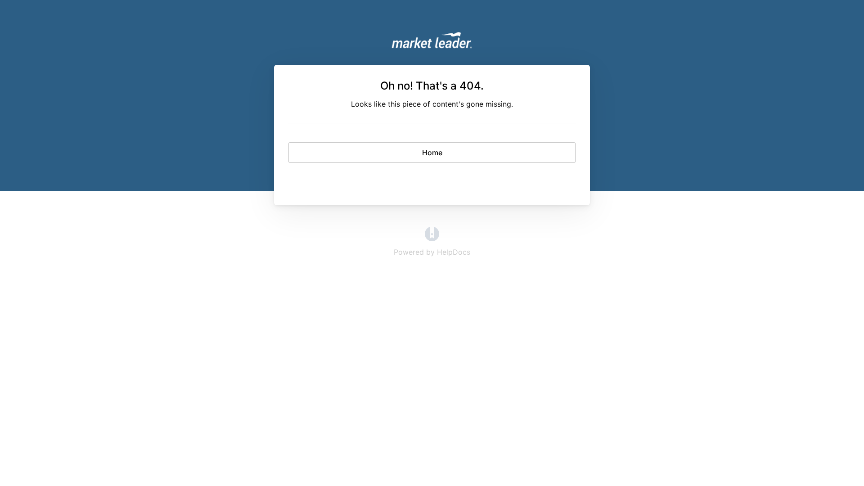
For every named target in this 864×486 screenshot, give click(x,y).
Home (432, 152)
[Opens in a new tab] (432, 238)
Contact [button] (432, 179)
